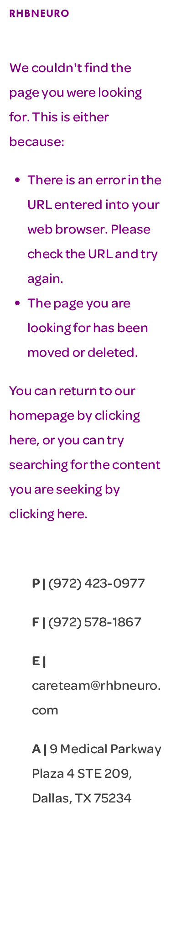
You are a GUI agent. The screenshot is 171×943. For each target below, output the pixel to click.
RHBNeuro (39, 13)
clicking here (46, 513)
